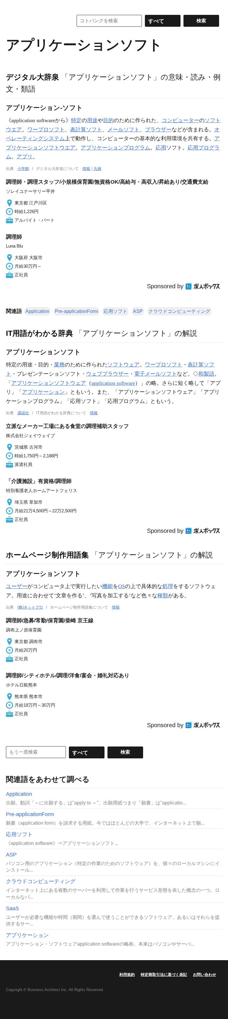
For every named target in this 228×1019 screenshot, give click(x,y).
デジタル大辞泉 (32, 77)
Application (37, 311)
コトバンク (35, 21)
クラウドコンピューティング (179, 311)
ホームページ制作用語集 (47, 555)
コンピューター (180, 120)
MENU (12, 6)
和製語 (206, 374)
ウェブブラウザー (107, 374)
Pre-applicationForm (76, 311)
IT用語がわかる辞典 (39, 333)
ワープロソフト (46, 130)
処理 (167, 586)
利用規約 (127, 974)
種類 (162, 596)
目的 (108, 120)
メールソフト (123, 130)
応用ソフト (115, 311)
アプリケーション (43, 392)
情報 (86, 168)
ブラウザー (158, 130)
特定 (76, 120)
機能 (107, 586)
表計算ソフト (86, 130)
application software (113, 383)
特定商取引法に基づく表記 (164, 974)
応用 (161, 148)
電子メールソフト (155, 374)
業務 (59, 365)
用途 (92, 120)
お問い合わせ (204, 974)
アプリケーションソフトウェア (48, 383)
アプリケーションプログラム (115, 148)
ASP (138, 311)
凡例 (97, 168)
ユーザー (16, 586)
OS (121, 586)
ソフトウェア (123, 365)
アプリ (25, 157)
